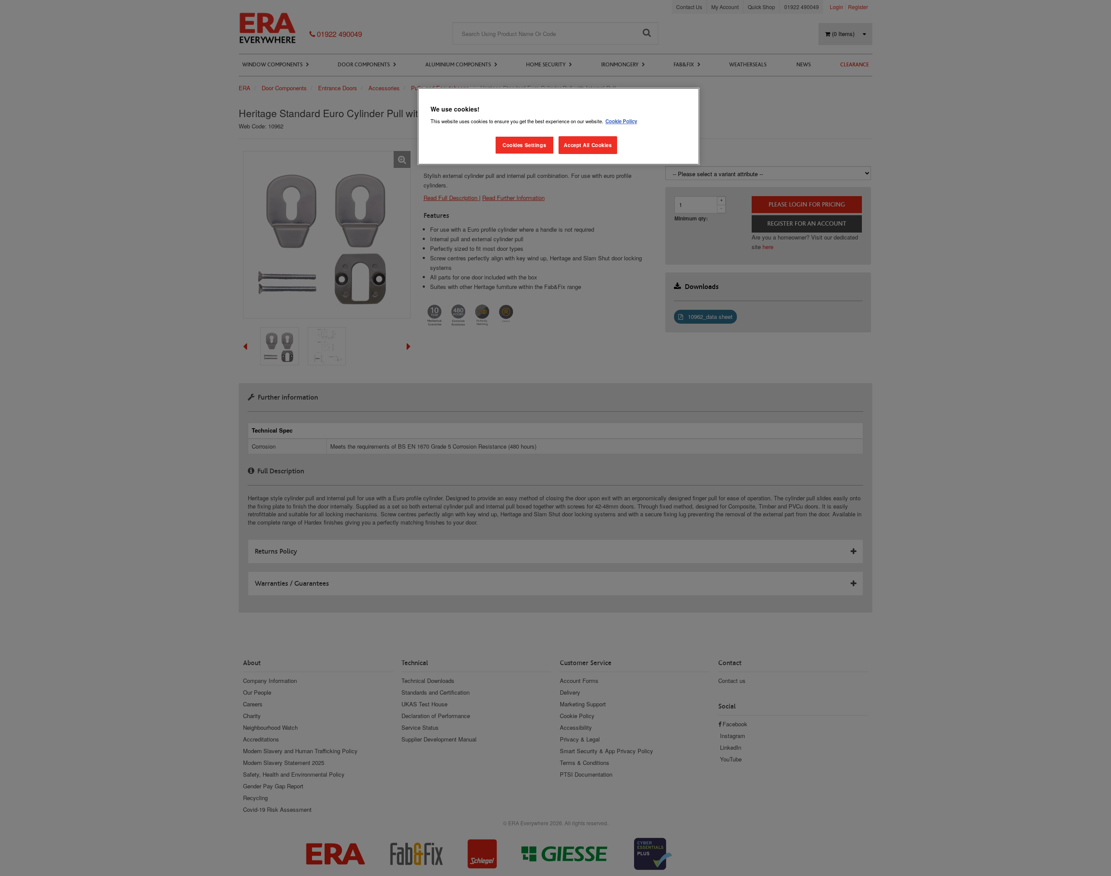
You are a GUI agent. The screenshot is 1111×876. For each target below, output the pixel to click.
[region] (558, 126)
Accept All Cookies (587, 144)
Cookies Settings (524, 144)
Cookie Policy (621, 121)
